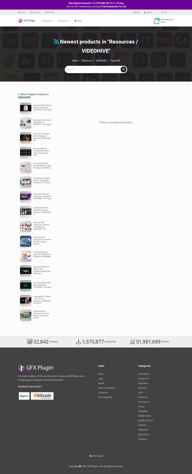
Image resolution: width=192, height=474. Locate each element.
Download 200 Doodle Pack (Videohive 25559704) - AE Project (42, 284)
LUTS (140, 392)
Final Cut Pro (143, 401)
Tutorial (141, 406)
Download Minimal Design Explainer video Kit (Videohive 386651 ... (42, 166)
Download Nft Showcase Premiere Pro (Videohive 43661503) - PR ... (41, 225)
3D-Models (142, 411)
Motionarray (143, 434)
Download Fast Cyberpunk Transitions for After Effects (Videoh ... (42, 240)
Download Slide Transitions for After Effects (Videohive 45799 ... (41, 314)
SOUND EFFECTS (145, 420)
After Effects (143, 374)
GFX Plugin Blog (105, 397)
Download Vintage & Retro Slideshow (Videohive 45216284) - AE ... (42, 137)
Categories (46, 20)
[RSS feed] (56, 41)
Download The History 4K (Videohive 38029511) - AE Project (42, 122)
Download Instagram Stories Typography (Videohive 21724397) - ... (42, 181)
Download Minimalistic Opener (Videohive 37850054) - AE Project (42, 107)
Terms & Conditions (106, 388)
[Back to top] (184, 466)
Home (22, 12)
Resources (63, 20)
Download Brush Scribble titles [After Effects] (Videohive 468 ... (41, 151)
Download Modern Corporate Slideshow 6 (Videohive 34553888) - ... (42, 255)
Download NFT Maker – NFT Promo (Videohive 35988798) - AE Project (42, 299)
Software (142, 439)
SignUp (149, 12)
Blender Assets (144, 415)
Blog (79, 20)
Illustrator (142, 388)
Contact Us (36, 12)
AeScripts (142, 425)
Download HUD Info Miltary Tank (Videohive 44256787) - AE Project (42, 270)
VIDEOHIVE (101, 60)
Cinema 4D (143, 397)
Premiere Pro (143, 378)
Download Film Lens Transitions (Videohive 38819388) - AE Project (42, 196)
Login (137, 12)
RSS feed (50, 12)
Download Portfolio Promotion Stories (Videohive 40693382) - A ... (42, 211)
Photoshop (143, 383)
